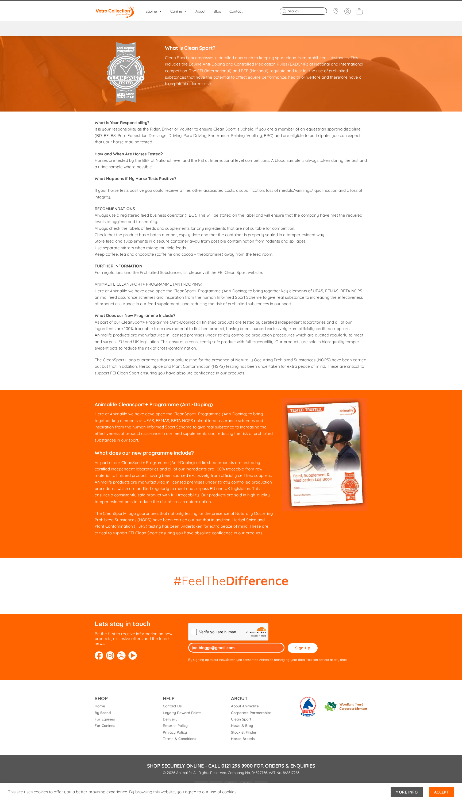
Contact (236, 11)
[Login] (348, 11)
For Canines (105, 725)
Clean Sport (241, 719)
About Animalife (245, 706)
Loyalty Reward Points (182, 712)
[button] (359, 11)
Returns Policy (175, 725)
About (200, 11)
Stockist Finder (244, 732)
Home (100, 706)
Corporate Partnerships (251, 712)
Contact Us (172, 706)
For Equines (105, 719)
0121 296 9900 (237, 766)
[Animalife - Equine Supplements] (115, 11)
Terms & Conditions (179, 738)
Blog (217, 11)
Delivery (170, 719)
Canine (176, 11)
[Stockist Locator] (336, 11)
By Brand (103, 712)
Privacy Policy (175, 732)
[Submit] (284, 11)
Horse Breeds (243, 738)
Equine (151, 11)
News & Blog (242, 725)
